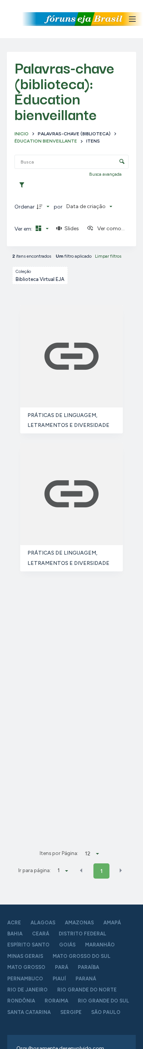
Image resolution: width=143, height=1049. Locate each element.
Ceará (40, 934)
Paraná (86, 979)
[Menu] (132, 19)
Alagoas (43, 922)
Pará (61, 967)
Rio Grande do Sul (103, 1001)
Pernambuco (25, 979)
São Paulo (106, 1012)
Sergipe (71, 1012)
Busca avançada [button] (106, 174)
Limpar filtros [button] (108, 256)
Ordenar (24, 207)
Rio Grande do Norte (87, 990)
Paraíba (88, 967)
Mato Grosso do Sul (82, 956)
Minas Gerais (25, 956)
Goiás (67, 945)
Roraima (56, 1001)
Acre (14, 922)
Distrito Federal (82, 934)
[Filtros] (23, 185)
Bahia (14, 934)
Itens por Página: (59, 853)
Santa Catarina (29, 1012)
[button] (81, 870)
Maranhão (100, 945)
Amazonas (79, 922)
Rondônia (21, 1001)
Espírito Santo (28, 945)
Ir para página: (34, 870)
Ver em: (24, 229)
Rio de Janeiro (27, 990)
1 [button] (101, 871)
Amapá (112, 922)
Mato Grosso (26, 967)
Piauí (59, 979)
